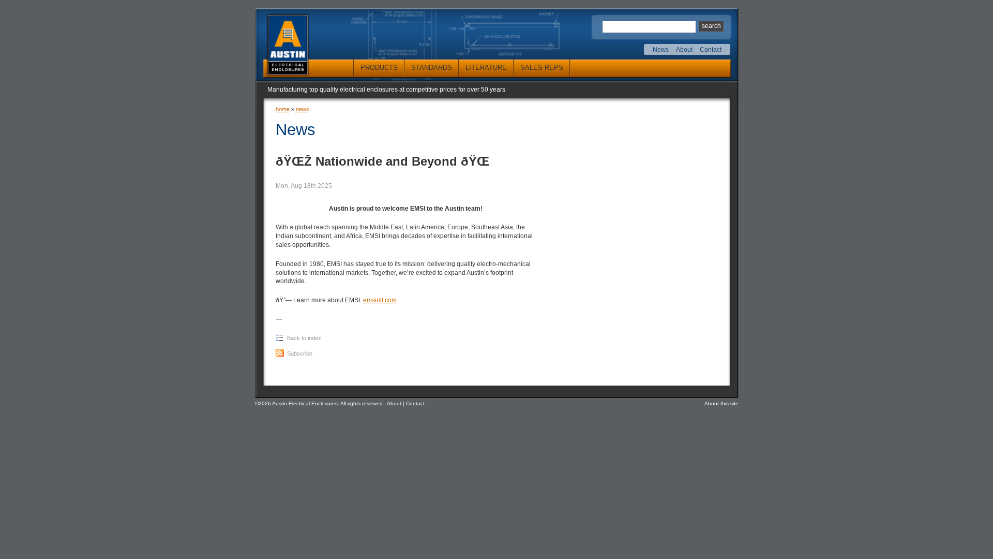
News (661, 49)
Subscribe (298, 353)
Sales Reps (541, 67)
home (283, 109)
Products (379, 67)
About (684, 49)
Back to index (303, 338)
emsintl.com (380, 300)
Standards (431, 67)
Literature (486, 67)
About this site (721, 403)
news (302, 109)
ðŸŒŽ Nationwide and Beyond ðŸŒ (382, 161)
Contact (710, 49)
